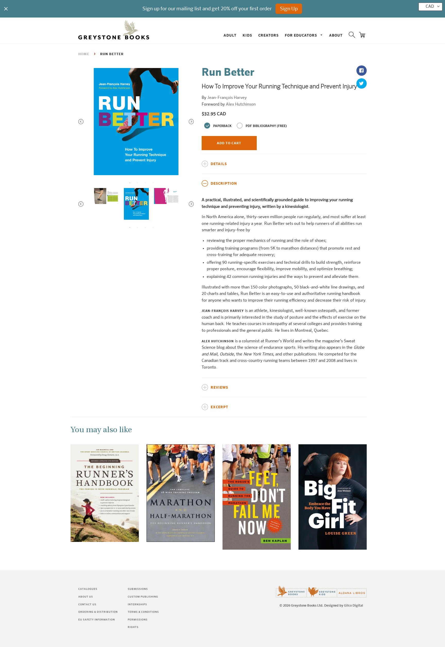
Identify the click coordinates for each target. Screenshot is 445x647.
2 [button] (137, 182)
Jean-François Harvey (227, 98)
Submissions (138, 589)
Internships (137, 604)
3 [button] (145, 182)
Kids (247, 35)
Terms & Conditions (143, 612)
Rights (133, 627)
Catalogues (87, 589)
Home (83, 54)
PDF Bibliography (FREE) (266, 126)
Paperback (222, 126)
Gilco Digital (353, 605)
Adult (230, 35)
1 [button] (129, 182)
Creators (268, 35)
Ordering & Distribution (98, 612)
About (336, 35)
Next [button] (191, 121)
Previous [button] (80, 121)
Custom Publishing (143, 596)
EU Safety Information (96, 619)
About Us (85, 596)
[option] (136, 121)
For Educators (301, 35)
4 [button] (153, 182)
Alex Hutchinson (241, 105)
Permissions (138, 619)
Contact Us (87, 604)
